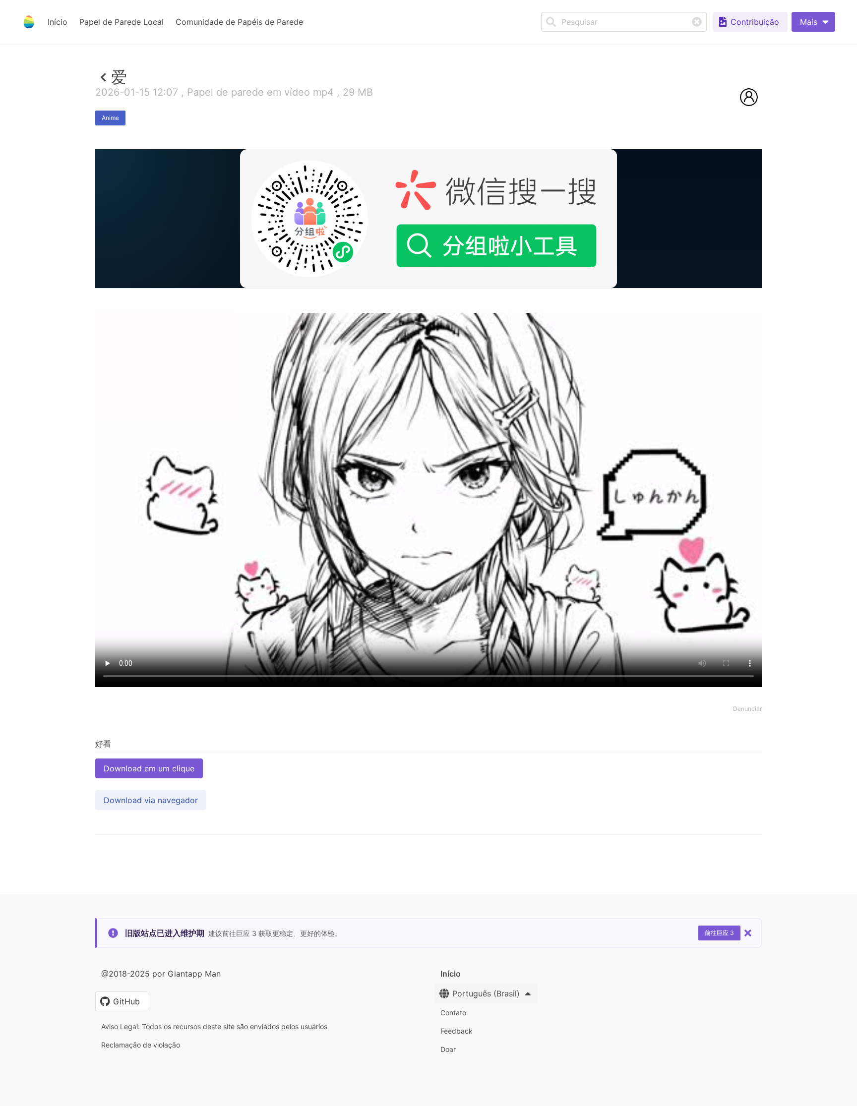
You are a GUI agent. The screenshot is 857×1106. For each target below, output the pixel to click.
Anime (110, 117)
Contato (453, 1012)
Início (57, 22)
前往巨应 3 (719, 932)
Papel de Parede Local (121, 22)
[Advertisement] (428, 360)
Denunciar (747, 708)
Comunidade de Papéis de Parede (239, 22)
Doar (448, 1049)
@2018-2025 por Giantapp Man (161, 974)
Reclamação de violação (140, 1045)
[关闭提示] (747, 933)
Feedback (456, 1031)
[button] (813, 22)
